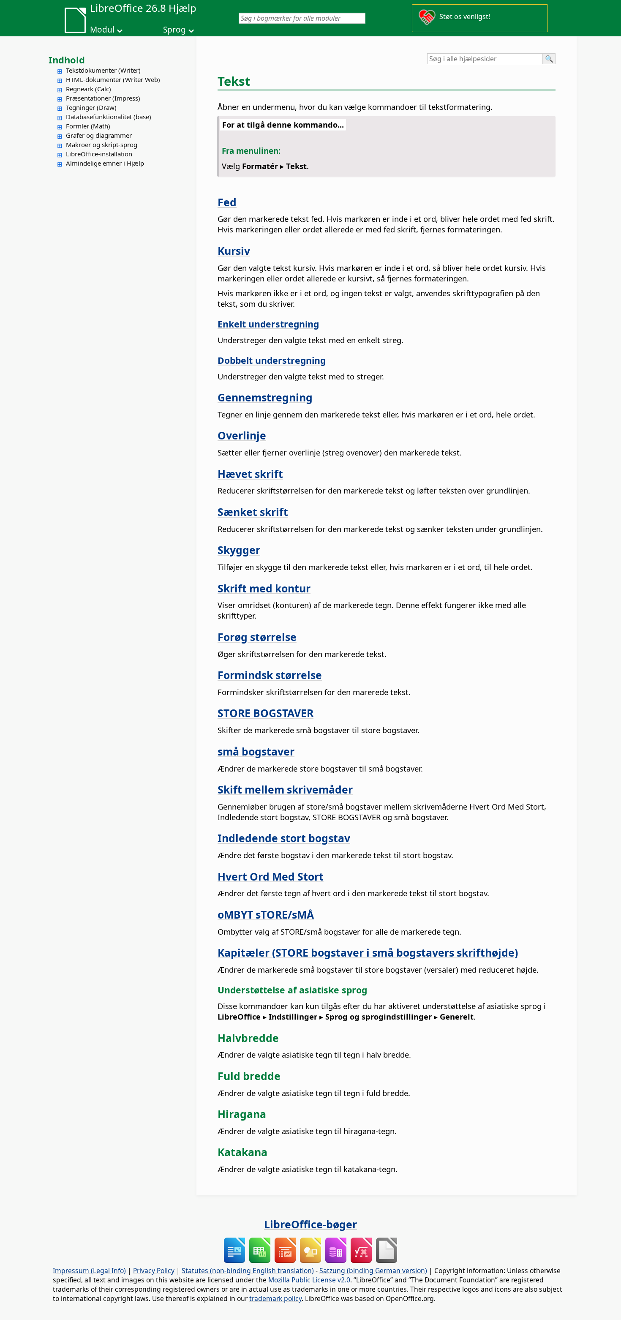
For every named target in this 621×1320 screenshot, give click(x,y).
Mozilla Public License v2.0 (309, 1280)
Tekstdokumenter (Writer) (103, 70)
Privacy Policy (153, 1270)
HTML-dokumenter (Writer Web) (113, 79)
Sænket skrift (253, 512)
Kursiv (234, 250)
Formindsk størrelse (270, 675)
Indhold (67, 59)
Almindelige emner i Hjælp (105, 163)
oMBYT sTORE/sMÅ (266, 914)
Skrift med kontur (264, 588)
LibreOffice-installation (99, 154)
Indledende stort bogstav (284, 838)
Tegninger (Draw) (91, 107)
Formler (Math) (88, 126)
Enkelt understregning (268, 324)
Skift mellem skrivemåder (285, 789)
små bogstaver (256, 751)
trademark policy (275, 1298)
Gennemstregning (265, 397)
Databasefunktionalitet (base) (108, 116)
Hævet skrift (250, 473)
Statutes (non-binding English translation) (248, 1270)
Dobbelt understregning (272, 360)
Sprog (174, 29)
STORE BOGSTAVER (265, 713)
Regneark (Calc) (88, 89)
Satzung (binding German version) (373, 1270)
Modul (102, 29)
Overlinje (242, 435)
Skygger (239, 550)
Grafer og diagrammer (99, 135)
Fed (227, 202)
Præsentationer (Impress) (103, 98)
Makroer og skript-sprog (101, 144)
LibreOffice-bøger (310, 1224)
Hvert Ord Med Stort (271, 876)
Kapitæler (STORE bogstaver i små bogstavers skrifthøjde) (368, 952)
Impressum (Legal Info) (89, 1270)
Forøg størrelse (257, 637)
